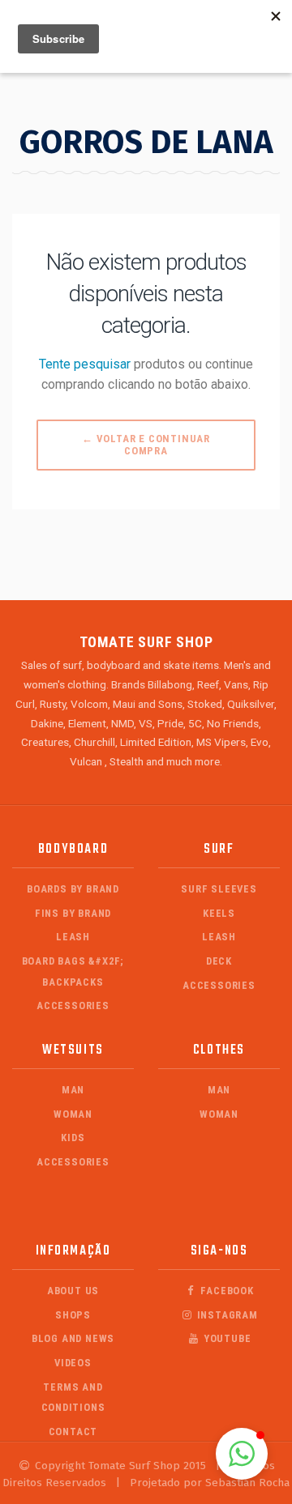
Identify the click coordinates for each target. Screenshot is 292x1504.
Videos (73, 1363)
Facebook (226, 1291)
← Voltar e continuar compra (146, 444)
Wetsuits (73, 1050)
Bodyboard (73, 849)
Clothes (219, 1050)
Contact (73, 1431)
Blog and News (73, 1338)
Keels (219, 913)
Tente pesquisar (85, 364)
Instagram (225, 1315)
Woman (73, 1114)
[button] (242, 1454)
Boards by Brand (73, 889)
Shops (73, 1315)
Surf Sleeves (219, 889)
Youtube (225, 1338)
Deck (219, 961)
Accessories (73, 1005)
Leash (73, 937)
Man (73, 1090)
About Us (73, 1291)
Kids (72, 1137)
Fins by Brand (73, 913)
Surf (219, 849)
